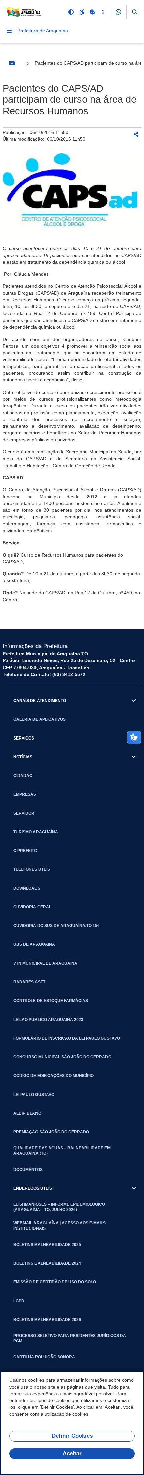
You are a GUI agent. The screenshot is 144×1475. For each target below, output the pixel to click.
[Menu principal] (9, 31)
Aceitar (72, 1453)
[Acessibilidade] (81, 12)
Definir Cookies (72, 1436)
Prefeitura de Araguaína (42, 30)
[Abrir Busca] (134, 12)
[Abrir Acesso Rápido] (103, 12)
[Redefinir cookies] (92, 12)
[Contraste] (71, 12)
